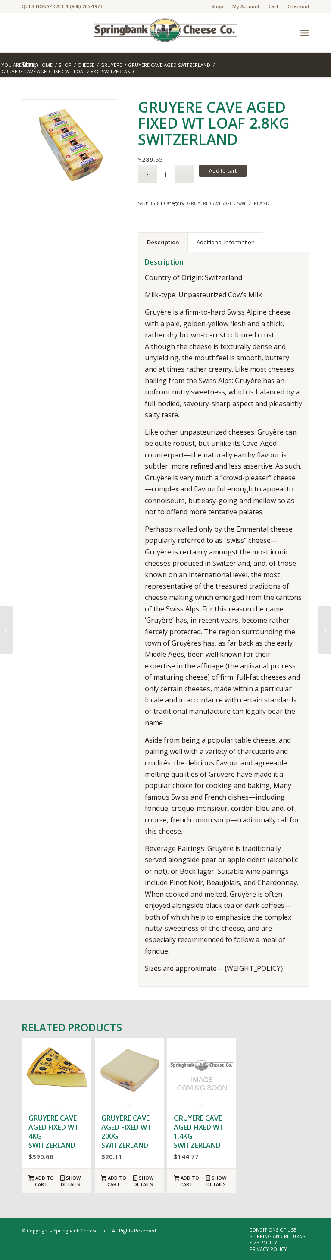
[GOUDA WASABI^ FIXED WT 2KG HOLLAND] (6, 630)
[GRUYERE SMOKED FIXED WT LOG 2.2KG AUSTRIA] (324, 630)
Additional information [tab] (226, 242)
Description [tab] (163, 242)
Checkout (298, 6)
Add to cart (223, 170)
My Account (245, 6)
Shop (217, 6)
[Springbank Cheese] (69, 146)
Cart (273, 6)
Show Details (71, 1181)
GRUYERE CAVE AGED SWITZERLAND (228, 203)
